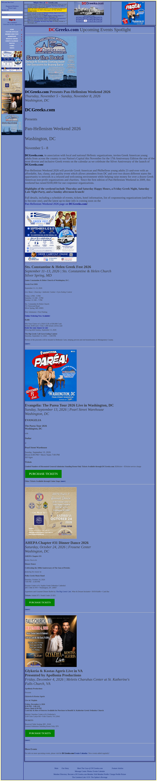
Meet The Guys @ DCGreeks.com (90, 768)
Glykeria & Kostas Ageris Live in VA (53, 13)
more (28, 344)
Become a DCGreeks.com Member (80, 774)
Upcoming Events (89, 16)
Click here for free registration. (12, 24)
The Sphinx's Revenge (99, 777)
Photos (89, 771)
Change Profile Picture (118, 774)
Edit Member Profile (101, 774)
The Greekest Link (79, 777)
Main (56, 768)
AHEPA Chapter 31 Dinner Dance (52, 15)
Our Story (65, 768)
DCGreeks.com (37, 92)
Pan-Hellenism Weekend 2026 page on (56, 203)
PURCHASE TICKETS (43, 473)
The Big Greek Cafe (63, 592)
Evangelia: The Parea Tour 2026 (55, 6)
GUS (88, 777)
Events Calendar (99, 771)
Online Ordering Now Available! (37, 316)
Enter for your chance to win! (36, 328)
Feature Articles (117, 768)
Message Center (80, 771)
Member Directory (60, 774)
